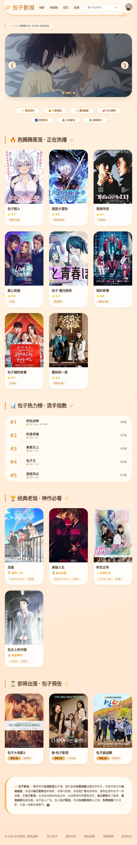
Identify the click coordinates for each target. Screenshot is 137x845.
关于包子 (52, 836)
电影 (41, 7)
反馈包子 (127, 836)
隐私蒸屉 (89, 836)
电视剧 (54, 7)
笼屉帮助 (108, 836)
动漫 (76, 7)
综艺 (65, 7)
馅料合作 (70, 836)
